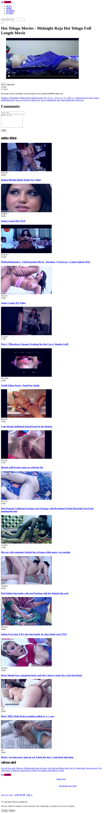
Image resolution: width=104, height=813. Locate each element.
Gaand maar (80, 768)
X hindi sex (15, 770)
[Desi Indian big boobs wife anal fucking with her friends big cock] (26, 584)
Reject (12, 811)
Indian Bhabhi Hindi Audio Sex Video (21, 180)
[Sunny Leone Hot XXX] (26, 211)
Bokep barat (63, 768)
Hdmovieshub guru (31, 768)
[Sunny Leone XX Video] (26, 293)
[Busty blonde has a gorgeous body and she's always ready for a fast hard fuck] (26, 666)
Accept (4, 811)
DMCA (29, 795)
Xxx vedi (11, 768)
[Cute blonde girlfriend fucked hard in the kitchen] (26, 417)
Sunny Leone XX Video (13, 303)
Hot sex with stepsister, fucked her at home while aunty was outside (35, 552)
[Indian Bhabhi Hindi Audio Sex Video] (26, 170)
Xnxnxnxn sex (92, 768)
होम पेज (9, 6)
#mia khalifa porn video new (72, 100)
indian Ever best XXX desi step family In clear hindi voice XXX (34, 634)
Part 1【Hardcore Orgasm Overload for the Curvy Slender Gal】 (35, 344)
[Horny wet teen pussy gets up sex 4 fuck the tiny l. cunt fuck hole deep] (26, 748)
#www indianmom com (50, 100)
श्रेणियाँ (9, 9)
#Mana (22, 98)
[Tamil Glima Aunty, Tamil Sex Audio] (26, 376)
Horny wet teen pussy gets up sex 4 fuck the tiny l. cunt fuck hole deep (37, 757)
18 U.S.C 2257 (7, 795)
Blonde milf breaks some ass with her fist (22, 467)
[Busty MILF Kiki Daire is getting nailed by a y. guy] (26, 707)
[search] (2, 22)
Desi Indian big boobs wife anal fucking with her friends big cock (34, 593)
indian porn (61, 779)
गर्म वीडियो (10, 13)
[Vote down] (5, 83)
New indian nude (44, 770)
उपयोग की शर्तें (20, 795)
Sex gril (4, 768)
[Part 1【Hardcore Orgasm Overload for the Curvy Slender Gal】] (26, 334)
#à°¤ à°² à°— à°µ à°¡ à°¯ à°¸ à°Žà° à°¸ (59, 98)
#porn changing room (34, 98)
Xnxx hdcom (53, 768)
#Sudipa (4, 98)
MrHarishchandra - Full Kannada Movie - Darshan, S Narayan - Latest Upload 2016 (45, 262)
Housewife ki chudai (28, 770)
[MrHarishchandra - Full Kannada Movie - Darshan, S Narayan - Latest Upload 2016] (26, 252)
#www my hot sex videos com (27, 100)
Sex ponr (43, 768)
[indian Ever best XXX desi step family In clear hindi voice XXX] (26, 625)
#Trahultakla (14, 98)
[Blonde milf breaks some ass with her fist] (26, 458)
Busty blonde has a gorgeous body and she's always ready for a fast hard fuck (41, 675)
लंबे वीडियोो (10, 11)
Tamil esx (19, 768)
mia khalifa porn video (68, 786)
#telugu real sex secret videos (87, 98)
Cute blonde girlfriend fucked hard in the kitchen (26, 426)
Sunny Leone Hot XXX (13, 221)
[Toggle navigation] (13, 2)
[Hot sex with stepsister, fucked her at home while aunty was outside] (26, 543)
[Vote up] (2, 83)
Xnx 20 (72, 768)
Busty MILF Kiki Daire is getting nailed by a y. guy (27, 716)
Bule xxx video (58, 770)
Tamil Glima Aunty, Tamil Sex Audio (20, 385)
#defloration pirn (7, 100)
